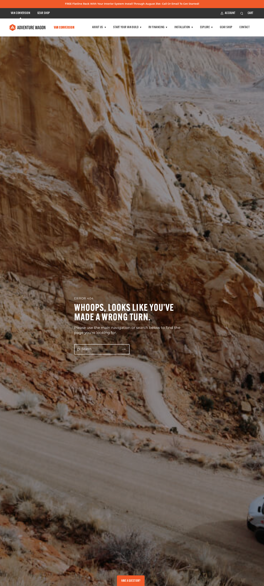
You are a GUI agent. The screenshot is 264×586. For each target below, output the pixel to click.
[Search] (124, 349)
